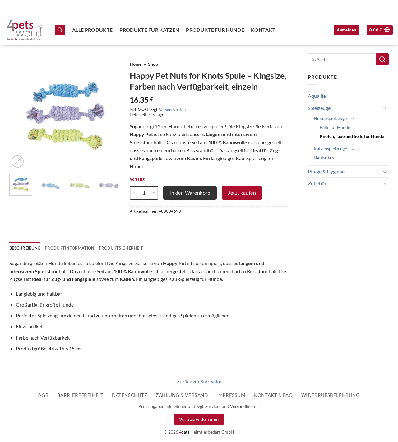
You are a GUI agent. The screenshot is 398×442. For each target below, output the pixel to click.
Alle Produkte (92, 30)
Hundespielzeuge (330, 118)
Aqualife (317, 96)
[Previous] (19, 113)
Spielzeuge (319, 108)
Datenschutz (129, 395)
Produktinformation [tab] (70, 247)
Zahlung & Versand (182, 395)
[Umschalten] (385, 108)
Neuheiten (324, 157)
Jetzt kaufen (242, 193)
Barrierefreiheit (80, 395)
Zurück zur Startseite (199, 381)
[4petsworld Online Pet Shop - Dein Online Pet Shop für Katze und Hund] (25, 30)
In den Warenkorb (190, 193)
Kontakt (263, 30)
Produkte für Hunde (215, 30)
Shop (153, 64)
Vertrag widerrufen (199, 419)
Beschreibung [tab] (24, 247)
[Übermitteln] (382, 59)
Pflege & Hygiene (326, 171)
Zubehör (317, 183)
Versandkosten (172, 109)
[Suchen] (60, 30)
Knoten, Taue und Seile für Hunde (352, 136)
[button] (380, 30)
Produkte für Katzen (149, 30)
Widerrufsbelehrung (330, 395)
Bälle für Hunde (335, 127)
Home (135, 64)
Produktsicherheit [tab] (121, 247)
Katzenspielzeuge (330, 148)
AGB (43, 395)
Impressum (231, 395)
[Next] (110, 113)
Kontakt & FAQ (273, 395)
